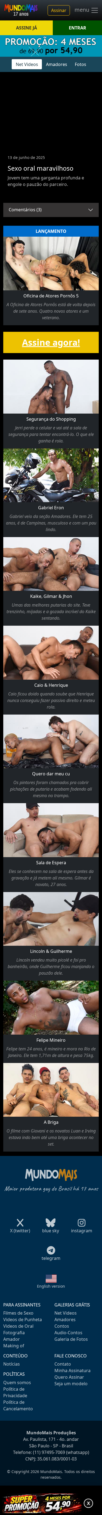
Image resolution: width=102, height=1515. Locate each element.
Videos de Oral (18, 1326)
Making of (13, 1346)
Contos (61, 1326)
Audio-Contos (68, 1333)
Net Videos (27, 64)
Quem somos (17, 1383)
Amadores (56, 64)
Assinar (58, 10)
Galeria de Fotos (71, 1339)
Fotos (80, 64)
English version (51, 1286)
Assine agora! (51, 342)
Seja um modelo (71, 1384)
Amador (11, 1339)
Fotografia (14, 1333)
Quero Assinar (69, 1377)
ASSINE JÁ (26, 28)
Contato (62, 1364)
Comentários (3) (25, 210)
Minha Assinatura (72, 1371)
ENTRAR (77, 28)
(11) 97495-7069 (49, 1452)
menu (83, 9)
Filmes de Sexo (18, 1313)
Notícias (11, 1364)
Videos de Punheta (22, 1320)
